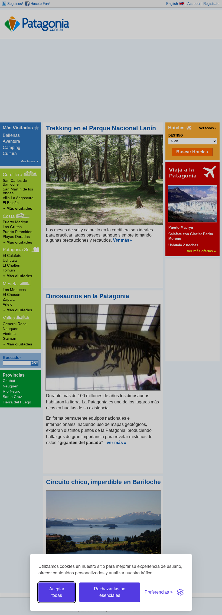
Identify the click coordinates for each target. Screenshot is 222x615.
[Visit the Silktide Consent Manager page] (180, 592)
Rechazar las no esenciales (109, 592)
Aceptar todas (56, 592)
